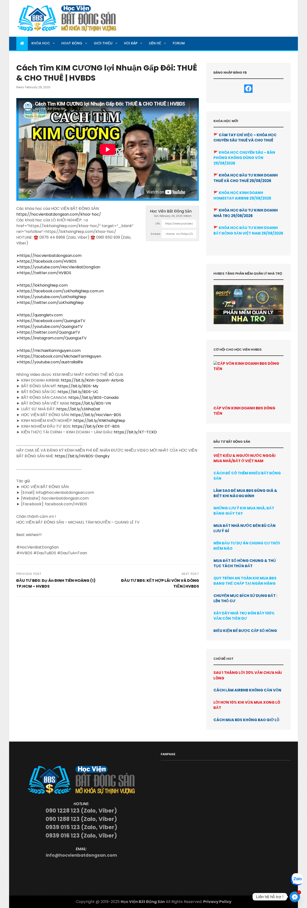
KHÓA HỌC (40, 43)
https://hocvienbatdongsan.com (50, 255)
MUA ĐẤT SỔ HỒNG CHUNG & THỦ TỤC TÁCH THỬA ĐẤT (244, 563)
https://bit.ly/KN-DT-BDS (96, 426)
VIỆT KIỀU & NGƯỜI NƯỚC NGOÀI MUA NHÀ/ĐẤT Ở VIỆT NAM (244, 458)
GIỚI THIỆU (103, 43)
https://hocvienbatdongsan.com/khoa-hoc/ (58, 214)
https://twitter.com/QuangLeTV (49, 332)
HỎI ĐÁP (130, 43)
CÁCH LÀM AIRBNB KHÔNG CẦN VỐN (247, 690)
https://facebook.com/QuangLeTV (52, 321)
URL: (158, 223)
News (20, 87)
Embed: (156, 234)
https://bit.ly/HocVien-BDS (95, 415)
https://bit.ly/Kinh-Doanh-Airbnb (92, 380)
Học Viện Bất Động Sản (171, 211)
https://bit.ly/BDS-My (78, 386)
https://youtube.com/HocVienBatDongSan (59, 267)
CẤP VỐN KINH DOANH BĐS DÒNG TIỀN (244, 411)
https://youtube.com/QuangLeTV (51, 326)
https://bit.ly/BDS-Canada (93, 397)
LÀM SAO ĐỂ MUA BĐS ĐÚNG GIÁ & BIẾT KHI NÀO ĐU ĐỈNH (245, 493)
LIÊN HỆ (155, 43)
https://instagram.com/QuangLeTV (53, 338)
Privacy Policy (217, 901)
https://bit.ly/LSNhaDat (78, 409)
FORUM (179, 43)
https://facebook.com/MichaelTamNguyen (60, 356)
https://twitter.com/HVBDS (45, 273)
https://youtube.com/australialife (51, 362)
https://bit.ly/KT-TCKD (135, 432)
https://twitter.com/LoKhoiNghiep (51, 302)
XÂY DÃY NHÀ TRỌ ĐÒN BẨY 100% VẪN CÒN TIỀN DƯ (244, 616)
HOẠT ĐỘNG (71, 43)
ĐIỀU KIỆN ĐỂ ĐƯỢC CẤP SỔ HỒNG (245, 630)
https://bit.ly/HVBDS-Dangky (82, 456)
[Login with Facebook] (248, 88)
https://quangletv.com (41, 315)
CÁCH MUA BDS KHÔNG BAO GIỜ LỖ (246, 719)
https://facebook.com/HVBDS (48, 261)
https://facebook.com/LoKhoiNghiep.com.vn (61, 291)
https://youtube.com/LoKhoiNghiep (52, 297)
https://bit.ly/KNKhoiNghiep (99, 420)
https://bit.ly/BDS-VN (90, 403)
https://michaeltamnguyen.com (50, 350)
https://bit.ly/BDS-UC (78, 392)
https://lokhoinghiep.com (43, 285)
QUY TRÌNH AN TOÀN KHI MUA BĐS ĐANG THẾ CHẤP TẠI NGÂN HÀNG (245, 581)
